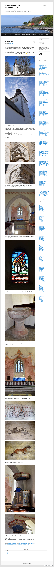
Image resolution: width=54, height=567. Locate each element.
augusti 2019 (41, 296)
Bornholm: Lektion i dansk (43, 97)
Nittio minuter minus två (43, 171)
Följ (40, 54)
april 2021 (41, 273)
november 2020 (41, 279)
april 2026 (41, 207)
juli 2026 (40, 203)
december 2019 (41, 291)
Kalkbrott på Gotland (42, 154)
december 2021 (41, 265)
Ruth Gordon (24, 544)
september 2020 (42, 281)
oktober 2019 (41, 293)
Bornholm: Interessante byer (44, 93)
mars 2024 (41, 235)
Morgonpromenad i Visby (43, 165)
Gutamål (40, 149)
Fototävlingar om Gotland (43, 135)
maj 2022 (40, 259)
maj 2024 (40, 232)
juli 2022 (40, 257)
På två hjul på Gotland (43, 176)
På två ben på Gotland (43, 175)
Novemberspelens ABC (43, 172)
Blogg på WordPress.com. (27, 563)
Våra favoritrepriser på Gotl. (44, 196)
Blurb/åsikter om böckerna (26, 34)
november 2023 (41, 239)
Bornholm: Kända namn (43, 94)
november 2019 (41, 292)
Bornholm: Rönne (42, 109)
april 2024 (41, 233)
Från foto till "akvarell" (43, 136)
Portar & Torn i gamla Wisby (44, 177)
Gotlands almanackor (42, 140)
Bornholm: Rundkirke (42, 111)
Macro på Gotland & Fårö (43, 163)
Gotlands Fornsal (26, 543)
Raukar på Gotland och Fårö (44, 180)
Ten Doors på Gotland (43, 192)
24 (7, 555)
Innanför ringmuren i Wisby (43, 153)
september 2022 (42, 255)
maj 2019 (40, 299)
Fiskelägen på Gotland (43, 133)
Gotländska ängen (42, 146)
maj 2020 (40, 286)
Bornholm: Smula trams (43, 114)
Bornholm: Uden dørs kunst (44, 123)
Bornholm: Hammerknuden (43, 86)
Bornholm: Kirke (42, 95)
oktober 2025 (41, 214)
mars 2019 (41, 301)
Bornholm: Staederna (42, 120)
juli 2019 (40, 297)
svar (28, 544)
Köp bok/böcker (33, 34)
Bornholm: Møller (42, 100)
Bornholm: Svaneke (42, 121)
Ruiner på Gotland (42, 183)
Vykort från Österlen (42, 197)
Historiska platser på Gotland (44, 151)
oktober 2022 (41, 253)
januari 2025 (41, 224)
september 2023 (42, 241)
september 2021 (42, 268)
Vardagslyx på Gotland (43, 195)
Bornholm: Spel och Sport (43, 119)
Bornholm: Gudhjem (42, 85)
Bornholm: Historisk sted (43, 92)
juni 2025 (40, 218)
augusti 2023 (41, 242)
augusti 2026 (41, 202)
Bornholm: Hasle (42, 87)
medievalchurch (19, 544)
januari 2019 (41, 303)
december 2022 (41, 251)
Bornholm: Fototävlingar (43, 82)
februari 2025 (41, 222)
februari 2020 (41, 289)
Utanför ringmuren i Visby (43, 194)
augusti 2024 (41, 229)
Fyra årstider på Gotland (43, 137)
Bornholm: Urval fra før (43, 125)
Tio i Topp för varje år (41, 34)
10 (7, 553)
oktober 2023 (41, 240)
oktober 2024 (41, 227)
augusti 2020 (41, 282)
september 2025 (42, 215)
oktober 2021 (41, 267)
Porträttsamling (42, 179)
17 (7, 554)
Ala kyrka (20, 543)
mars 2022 (41, 261)
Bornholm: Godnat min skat (44, 84)
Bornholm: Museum (42, 101)
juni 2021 (40, 271)
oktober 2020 (41, 280)
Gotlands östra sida (42, 141)
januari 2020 (41, 290)
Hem (5, 34)
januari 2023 (41, 250)
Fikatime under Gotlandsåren (44, 132)
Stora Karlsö (41, 189)
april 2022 (41, 260)
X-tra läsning (41, 199)
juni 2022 (40, 258)
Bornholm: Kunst (42, 96)
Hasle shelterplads (42, 68)
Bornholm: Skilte (42, 112)
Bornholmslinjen (42, 129)
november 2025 (41, 212)
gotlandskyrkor (32, 543)
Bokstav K (41, 64)
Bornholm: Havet (42, 91)
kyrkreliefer (15, 544)
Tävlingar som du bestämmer (44, 191)
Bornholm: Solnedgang (43, 115)
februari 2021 (41, 276)
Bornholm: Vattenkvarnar (43, 126)
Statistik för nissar (42, 187)
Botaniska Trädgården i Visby (44, 130)
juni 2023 (40, 245)
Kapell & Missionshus (43, 155)
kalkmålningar (7, 544)
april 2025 (41, 220)
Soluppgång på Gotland (43, 186)
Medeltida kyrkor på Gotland (12, 543)
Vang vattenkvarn (42, 62)
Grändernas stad (42, 147)
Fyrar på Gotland (42, 139)
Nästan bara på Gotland (43, 170)
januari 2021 (41, 277)
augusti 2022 (41, 256)
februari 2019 (41, 302)
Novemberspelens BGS (43, 173)
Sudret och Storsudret (43, 190)
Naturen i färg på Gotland (43, 167)
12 (19, 553)
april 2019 (41, 300)
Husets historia (41, 152)
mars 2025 (41, 221)
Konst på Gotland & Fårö (43, 159)
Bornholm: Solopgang (43, 116)
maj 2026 (40, 206)
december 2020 (41, 278)
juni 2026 (40, 205)
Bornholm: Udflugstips (43, 124)
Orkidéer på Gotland (42, 174)
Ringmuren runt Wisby (43, 181)
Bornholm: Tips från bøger (43, 122)
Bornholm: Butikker (42, 80)
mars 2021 (41, 275)
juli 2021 (40, 270)
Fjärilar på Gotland (42, 134)
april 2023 (41, 247)
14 (34, 41)
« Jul (13, 557)
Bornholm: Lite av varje (43, 99)
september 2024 (42, 228)
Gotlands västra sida (42, 145)
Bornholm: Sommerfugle (43, 117)
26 (19, 555)
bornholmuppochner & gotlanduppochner (13, 6)
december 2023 (41, 238)
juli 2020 (40, 283)
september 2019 (42, 295)
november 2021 (41, 266)
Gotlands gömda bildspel (43, 142)
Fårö (40, 131)
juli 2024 (40, 230)
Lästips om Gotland (42, 162)
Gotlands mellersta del (43, 143)
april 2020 (41, 287)
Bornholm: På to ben (42, 107)
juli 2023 (40, 243)
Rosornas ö (41, 182)
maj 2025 (40, 219)
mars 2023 (41, 248)
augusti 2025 (41, 216)
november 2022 (41, 252)
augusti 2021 (41, 269)
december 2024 (41, 225)
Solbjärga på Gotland (42, 185)
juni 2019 (40, 298)
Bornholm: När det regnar (43, 104)
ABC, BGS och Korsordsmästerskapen (14, 34)
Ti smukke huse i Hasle (43, 67)
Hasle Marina (41, 69)
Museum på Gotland (42, 166)
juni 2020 (40, 285)
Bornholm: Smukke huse (43, 113)
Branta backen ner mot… (43, 61)
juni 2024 (40, 231)
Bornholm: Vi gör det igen (43, 127)
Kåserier (40, 156)
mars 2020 (41, 288)
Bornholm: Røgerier (42, 110)
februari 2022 (41, 262)
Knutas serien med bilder (43, 157)
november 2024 (41, 226)
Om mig (47, 34)
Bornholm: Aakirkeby (42, 73)
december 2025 (41, 211)
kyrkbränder (11, 544)
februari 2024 (41, 236)
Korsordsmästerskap (42, 160)
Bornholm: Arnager (42, 75)
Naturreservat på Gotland (43, 169)
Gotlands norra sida (42, 144)
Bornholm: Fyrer (42, 83)
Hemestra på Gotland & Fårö (44, 150)
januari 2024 (41, 237)
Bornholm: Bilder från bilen (43, 77)
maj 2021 (40, 272)
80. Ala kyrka (9, 42)
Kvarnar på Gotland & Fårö (43, 161)
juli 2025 (40, 217)
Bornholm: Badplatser (43, 76)
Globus (23, 543)
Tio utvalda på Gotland (43, 193)
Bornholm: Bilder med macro (44, 79)
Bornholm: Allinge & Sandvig (44, 74)
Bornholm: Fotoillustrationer (44, 81)
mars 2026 (41, 208)
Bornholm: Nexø (42, 105)
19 (19, 554)
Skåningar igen (41, 184)
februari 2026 (41, 209)
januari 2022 (41, 263)
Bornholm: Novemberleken (43, 106)
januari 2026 (41, 210)
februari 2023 (41, 249)
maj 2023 (40, 246)
